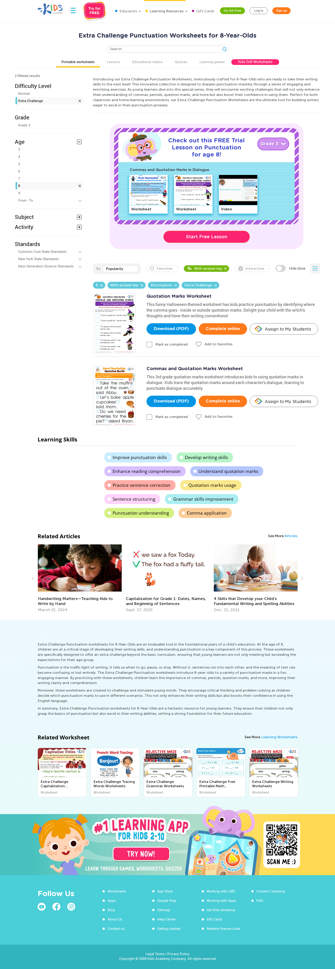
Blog (111, 909)
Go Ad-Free (232, 11)
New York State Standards (38, 258)
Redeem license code (223, 928)
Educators (128, 11)
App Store (165, 891)
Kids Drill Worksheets (255, 61)
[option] (80, 578)
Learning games (212, 61)
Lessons (113, 61)
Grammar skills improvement (203, 499)
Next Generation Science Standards (46, 266)
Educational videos (147, 61)
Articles (291, 536)
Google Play (166, 900)
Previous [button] (33, 578)
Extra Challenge (30, 100)
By (98, 268)
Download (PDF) (171, 329)
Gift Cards (204, 11)
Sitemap (163, 909)
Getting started (168, 928)
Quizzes (181, 61)
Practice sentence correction (141, 485)
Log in (258, 11)
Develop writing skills (206, 457)
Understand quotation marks (228, 471)
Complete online (223, 329)
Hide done (297, 268)
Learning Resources (166, 11)
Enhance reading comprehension (146, 471)
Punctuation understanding (141, 513)
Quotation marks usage (212, 485)
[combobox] (120, 268)
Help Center (166, 919)
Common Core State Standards (42, 251)
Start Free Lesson (206, 236)
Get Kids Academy (221, 909)
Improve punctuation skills (140, 457)
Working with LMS (221, 891)
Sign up (281, 11)
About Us (115, 919)
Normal (24, 93)
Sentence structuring (134, 499)
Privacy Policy (178, 953)
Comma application (207, 513)
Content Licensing (270, 891)
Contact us (116, 928)
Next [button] (301, 578)
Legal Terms (155, 953)
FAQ (259, 900)
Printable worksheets (78, 61)
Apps (112, 900)
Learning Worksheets (279, 737)
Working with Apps (221, 900)
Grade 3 (24, 125)
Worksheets (117, 891)
